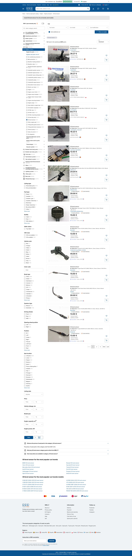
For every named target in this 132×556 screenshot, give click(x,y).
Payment (39, 4)
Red (28, 243)
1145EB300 (72, 90)
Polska (75, 532)
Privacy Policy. (46, 545)
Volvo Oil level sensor (28, 465)
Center (28, 337)
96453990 (72, 270)
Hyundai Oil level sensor (72, 465)
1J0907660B (73, 130)
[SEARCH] (88, 9)
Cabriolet (29, 293)
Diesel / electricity (31, 205)
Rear (28, 316)
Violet (28, 256)
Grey (28, 260)
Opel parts (65, 525)
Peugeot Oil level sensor (73, 471)
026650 (72, 291)
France (81, 532)
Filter (28, 437)
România (98, 532)
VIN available (30, 237)
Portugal (29, 372)
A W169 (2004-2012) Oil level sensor (76, 480)
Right (28, 326)
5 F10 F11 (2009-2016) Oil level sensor (32, 484)
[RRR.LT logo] (30, 9)
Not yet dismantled (31, 188)
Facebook (91, 507)
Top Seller (30, 228)
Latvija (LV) (68, 532)
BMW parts (25, 525)
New (28, 219)
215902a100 (73, 250)
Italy (28, 370)
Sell (51, 4)
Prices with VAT (85, 4)
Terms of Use (70, 514)
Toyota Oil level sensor (72, 467)
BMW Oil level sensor (28, 463)
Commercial (30, 291)
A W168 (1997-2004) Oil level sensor (76, 484)
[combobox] (58, 27)
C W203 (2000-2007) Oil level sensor (32, 491)
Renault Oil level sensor (72, 463)
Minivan (29, 285)
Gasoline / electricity (32, 200)
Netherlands (30, 379)
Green (28, 250)
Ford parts (78, 525)
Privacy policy (48, 510)
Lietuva (37, 532)
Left (28, 324)
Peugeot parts (92, 525)
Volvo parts (59, 525)
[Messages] (98, 8)
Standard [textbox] (101, 42)
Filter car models (103, 32)
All (27, 333)
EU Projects (48, 512)
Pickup (28, 298)
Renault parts (84, 525)
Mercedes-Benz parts (49, 525)
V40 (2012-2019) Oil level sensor (75, 488)
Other (28, 209)
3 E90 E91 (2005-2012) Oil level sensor (32, 482)
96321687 (72, 230)
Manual (29, 305)
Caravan (29, 283)
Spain (28, 364)
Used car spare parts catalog (32, 13)
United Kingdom (28, 532)
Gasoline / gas (30, 198)
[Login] (93, 8)
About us (47, 507)
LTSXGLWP (79, 130)
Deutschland (59, 532)
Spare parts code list (72, 518)
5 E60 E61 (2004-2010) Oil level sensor (32, 480)
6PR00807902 (79, 211)
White (28, 254)
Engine (41, 13)
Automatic (30, 307)
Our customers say (50, 1)
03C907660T (73, 50)
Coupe (29, 289)
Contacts (44, 4)
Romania (29, 377)
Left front (29, 343)
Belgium (29, 381)
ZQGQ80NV (78, 150)
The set (28, 341)
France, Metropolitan (32, 366)
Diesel (29, 194)
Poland (29, 360)
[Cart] (108, 8)
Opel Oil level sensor (28, 473)
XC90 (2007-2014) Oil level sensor (75, 486)
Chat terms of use (71, 516)
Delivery (24, 4)
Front (29, 314)
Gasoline (29, 196)
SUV (28, 287)
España (52, 532)
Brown (28, 258)
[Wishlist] (103, 8)
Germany (29, 383)
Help (48, 4)
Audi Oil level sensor (28, 469)
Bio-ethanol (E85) (31, 207)
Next (104, 346)
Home (23, 13)
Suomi (87, 532)
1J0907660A (73, 70)
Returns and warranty (31, 4)
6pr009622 (79, 250)
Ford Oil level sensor (71, 469)
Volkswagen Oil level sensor (30, 471)
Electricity (29, 202)
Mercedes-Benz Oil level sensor (31, 467)
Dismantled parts (32, 185)
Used (29, 216)
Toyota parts (71, 525)
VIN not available (32, 235)
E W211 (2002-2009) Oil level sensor (32, 486)
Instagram (91, 512)
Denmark (29, 375)
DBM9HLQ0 (73, 169)
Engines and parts (48, 13)
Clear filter (39, 437)
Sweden (29, 368)
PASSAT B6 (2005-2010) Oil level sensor (77, 491)
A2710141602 (73, 110)
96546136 (72, 332)
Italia (92, 532)
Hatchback (30, 280)
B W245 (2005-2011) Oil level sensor (32, 488)
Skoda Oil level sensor (72, 473)
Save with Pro (56, 4)
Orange (28, 245)
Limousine (29, 295)
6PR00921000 (73, 189)
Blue (28, 252)
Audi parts (41, 525)
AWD (28, 318)
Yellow (28, 247)
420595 (84, 250)
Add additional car (55, 32)
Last (108, 346)
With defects (30, 221)
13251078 (72, 150)
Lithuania (30, 355)
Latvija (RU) (44, 532)
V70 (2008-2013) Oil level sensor (75, 482)
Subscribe (51, 540)
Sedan (29, 278)
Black (28, 262)
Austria (28, 385)
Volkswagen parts (33, 525)
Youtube (91, 510)
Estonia (28, 362)
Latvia (28, 357)
